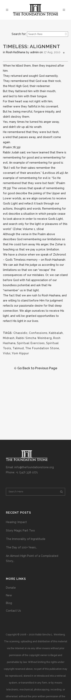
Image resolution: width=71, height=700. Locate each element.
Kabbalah (56, 332)
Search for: (19, 34)
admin (34, 52)
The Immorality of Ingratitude (25, 539)
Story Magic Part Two (20, 530)
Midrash (9, 338)
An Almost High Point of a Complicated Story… (32, 558)
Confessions (38, 332)
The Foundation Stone (42, 348)
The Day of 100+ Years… (21, 547)
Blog (9, 603)
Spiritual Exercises (31, 343)
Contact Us (13, 610)
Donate (11, 587)
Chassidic (20, 332)
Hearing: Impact (16, 522)
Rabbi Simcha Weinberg (34, 338)
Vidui (6, 353)
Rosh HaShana (15, 52)
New (9, 595)
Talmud (18, 348)
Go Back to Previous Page (37, 368)
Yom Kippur (20, 353)
